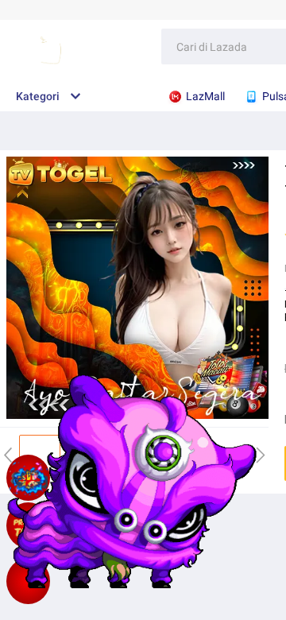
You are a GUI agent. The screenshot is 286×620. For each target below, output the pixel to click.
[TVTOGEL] (28, 581)
